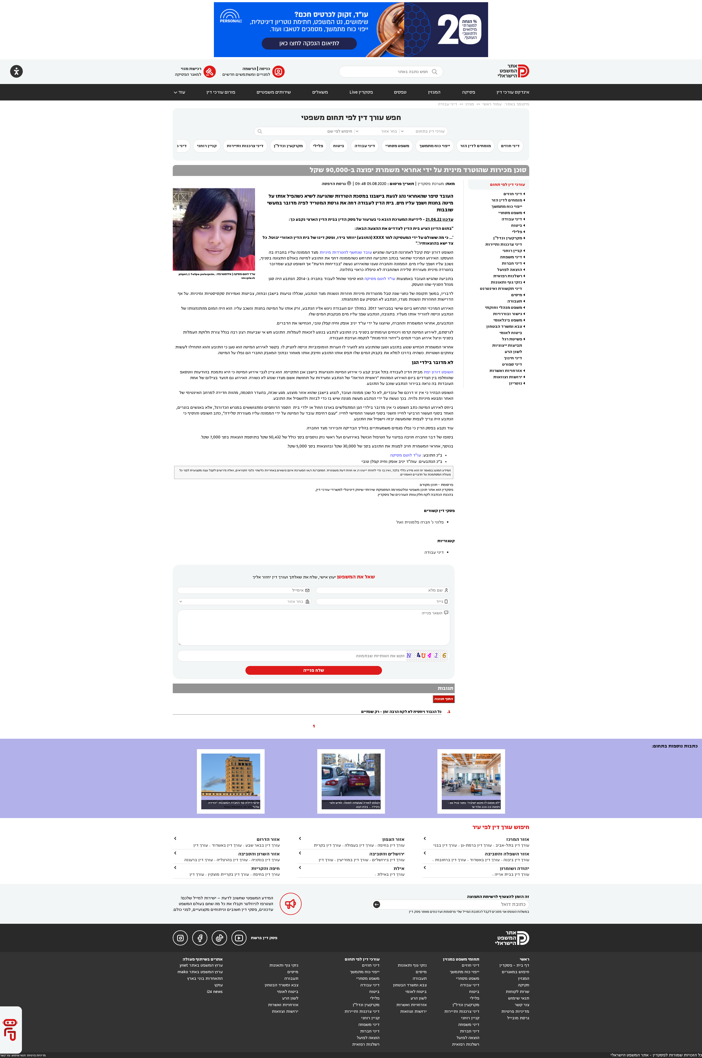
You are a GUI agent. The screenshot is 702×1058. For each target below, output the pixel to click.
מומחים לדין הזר (475, 146)
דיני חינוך (513, 358)
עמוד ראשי (492, 104)
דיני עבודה (447, 104)
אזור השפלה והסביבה (507, 854)
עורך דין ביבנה (516, 860)
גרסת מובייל (518, 1018)
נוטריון (515, 383)
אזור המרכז (517, 839)
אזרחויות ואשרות (505, 371)
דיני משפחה (511, 257)
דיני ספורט (512, 364)
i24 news (215, 992)
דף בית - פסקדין (514, 965)
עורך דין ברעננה (198, 860)
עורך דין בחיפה (391, 845)
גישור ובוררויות (507, 314)
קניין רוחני (207, 146)
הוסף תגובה (443, 699)
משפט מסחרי (397, 146)
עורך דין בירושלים (388, 860)
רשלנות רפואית (507, 276)
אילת (399, 868)
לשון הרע (513, 352)
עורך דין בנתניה (265, 860)
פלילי (318, 146)
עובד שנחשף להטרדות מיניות (345, 252)
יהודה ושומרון (514, 868)
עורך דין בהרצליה (232, 860)
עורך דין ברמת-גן (476, 845)
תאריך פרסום (402, 184)
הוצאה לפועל (509, 270)
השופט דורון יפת (438, 372)
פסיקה (468, 92)
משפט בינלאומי (507, 320)
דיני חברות (512, 263)
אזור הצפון (393, 839)
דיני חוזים (510, 146)
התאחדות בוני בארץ (205, 978)
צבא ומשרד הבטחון (504, 326)
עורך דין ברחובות (450, 860)
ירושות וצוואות (507, 377)
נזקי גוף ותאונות (506, 282)
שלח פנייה (313, 670)
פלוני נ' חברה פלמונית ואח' (420, 522)
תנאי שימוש (518, 998)
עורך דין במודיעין (352, 860)
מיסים (516, 295)
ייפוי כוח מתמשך (434, 146)
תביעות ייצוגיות (507, 345)
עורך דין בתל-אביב (512, 845)
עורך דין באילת (390, 874)
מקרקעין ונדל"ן (288, 146)
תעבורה (514, 301)
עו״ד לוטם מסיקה (379, 279)
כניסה (264, 69)
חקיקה (523, 985)
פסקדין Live (361, 92)
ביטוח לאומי (510, 333)
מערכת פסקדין (431, 184)
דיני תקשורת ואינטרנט (501, 289)
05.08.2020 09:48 (370, 184)
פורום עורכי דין (220, 92)
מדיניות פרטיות (515, 1011)
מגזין (469, 104)
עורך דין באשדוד (485, 860)
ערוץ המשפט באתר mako (200, 972)
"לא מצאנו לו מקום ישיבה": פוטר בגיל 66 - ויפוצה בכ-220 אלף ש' (474, 805)
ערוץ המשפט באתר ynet (201, 965)
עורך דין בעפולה (359, 845)
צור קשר (522, 1005)
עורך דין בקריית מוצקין (228, 874)
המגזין (434, 92)
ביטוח (338, 146)
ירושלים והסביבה (386, 854)
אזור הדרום (268, 839)
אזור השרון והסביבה (259, 854)
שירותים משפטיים (274, 92)
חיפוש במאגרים (515, 972)
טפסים (400, 92)
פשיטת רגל (512, 339)
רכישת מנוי (191, 69)
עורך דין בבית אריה (512, 874)
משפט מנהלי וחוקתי (503, 307)
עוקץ (218, 985)
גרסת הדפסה (337, 184)
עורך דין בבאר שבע (262, 845)
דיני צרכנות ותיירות (245, 146)
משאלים (320, 92)
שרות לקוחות (517, 992)
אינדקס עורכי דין (513, 92)
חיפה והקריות (265, 868)
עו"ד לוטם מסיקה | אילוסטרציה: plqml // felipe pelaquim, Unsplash (217, 276)
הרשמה (249, 69)
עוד (179, 92)
